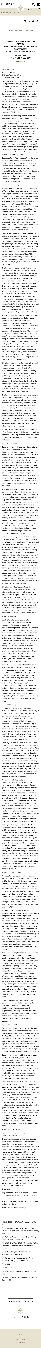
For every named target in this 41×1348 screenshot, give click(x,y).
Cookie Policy (20, 1339)
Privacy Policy (20, 1342)
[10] (12, 1180)
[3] (11, 673)
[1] (26, 201)
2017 (10, 13)
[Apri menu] (38, 4)
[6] (14, 1044)
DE (9, 30)
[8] (8, 1144)
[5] (12, 907)
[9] (25, 1152)
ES (17, 30)
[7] (38, 1051)
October (15, 13)
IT (24, 30)
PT (32, 30)
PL (28, 30)
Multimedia (20, 62)
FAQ (20, 1334)
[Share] (37, 21)
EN (13, 30)
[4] (13, 853)
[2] (17, 518)
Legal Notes (20, 1337)
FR (21, 30)
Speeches (4, 13)
